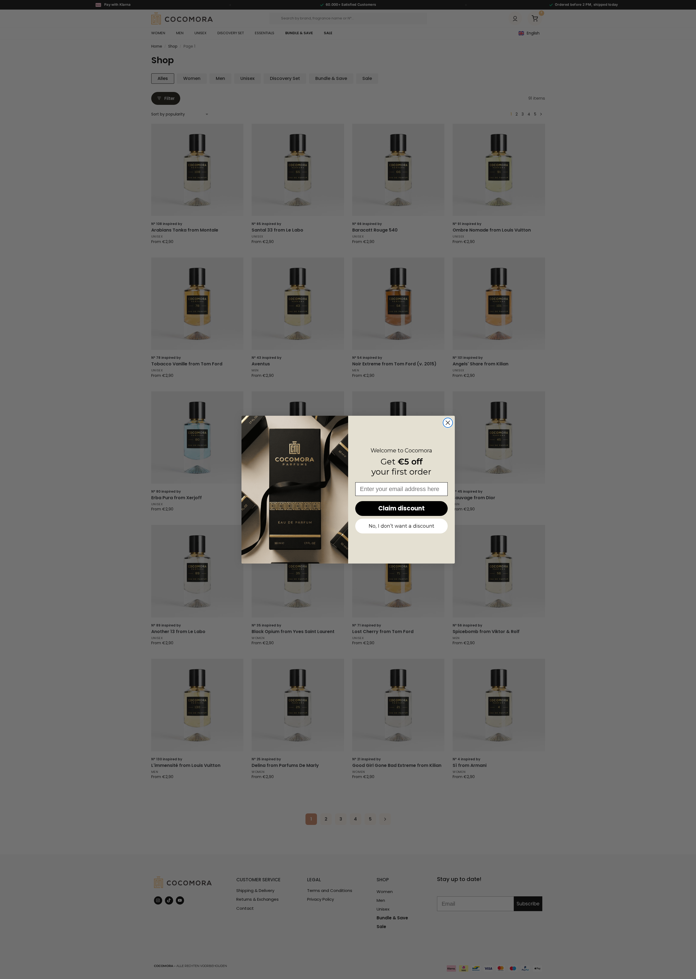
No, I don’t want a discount (401, 526)
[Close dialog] (448, 423)
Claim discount (401, 508)
